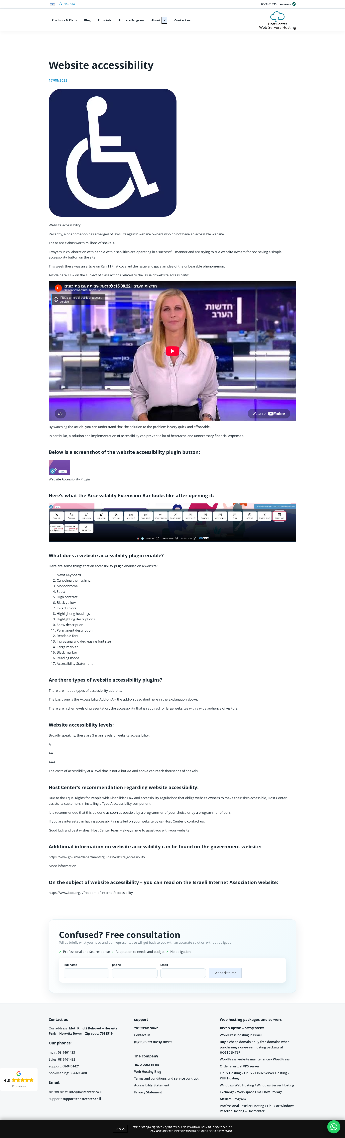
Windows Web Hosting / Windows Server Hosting (257, 1085)
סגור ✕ (120, 1129)
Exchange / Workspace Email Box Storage (251, 1092)
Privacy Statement (148, 1092)
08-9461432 (66, 1059)
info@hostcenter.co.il (85, 1092)
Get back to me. (225, 973)
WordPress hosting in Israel (241, 1035)
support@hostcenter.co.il (81, 1099)
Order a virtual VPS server (239, 1066)
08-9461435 (269, 4)
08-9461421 (71, 1066)
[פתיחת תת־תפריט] (164, 20)
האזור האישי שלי (146, 1028)
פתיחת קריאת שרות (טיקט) (153, 1042)
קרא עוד (156, 1131)
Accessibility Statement (151, 1085)
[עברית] (52, 4)
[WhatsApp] (333, 1126)
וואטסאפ (285, 4)
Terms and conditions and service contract (166, 1078)
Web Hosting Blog (147, 1071)
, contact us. (195, 821)
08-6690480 (78, 1073)
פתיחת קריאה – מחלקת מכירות (242, 1028)
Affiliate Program (233, 1099)
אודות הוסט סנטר (146, 1064)
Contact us (142, 1035)
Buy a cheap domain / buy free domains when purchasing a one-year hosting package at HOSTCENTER (254, 1047)
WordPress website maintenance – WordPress (255, 1059)
